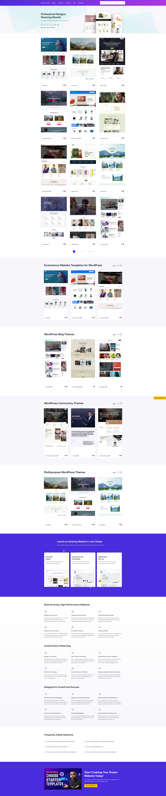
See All (114, 265)
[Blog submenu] (75, 2)
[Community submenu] (63, 2)
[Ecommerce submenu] (71, 2)
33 (89, 251)
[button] (90, 785)
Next (121, 265)
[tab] (63, 741)
